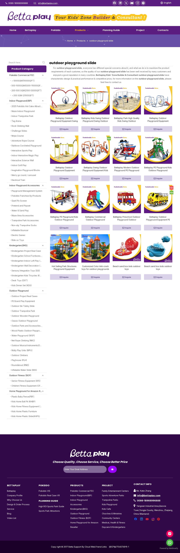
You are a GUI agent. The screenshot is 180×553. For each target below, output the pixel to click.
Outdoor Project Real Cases (24, 296)
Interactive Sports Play (22, 150)
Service (10, 509)
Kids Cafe (106, 509)
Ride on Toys (18, 240)
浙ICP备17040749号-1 (119, 547)
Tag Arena (16, 121)
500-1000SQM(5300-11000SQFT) (27, 85)
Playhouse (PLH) (19, 360)
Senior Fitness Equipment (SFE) (26, 381)
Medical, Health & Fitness (113, 522)
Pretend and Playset (21, 205)
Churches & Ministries (112, 513)
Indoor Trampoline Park (22, 116)
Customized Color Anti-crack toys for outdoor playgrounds (95, 267)
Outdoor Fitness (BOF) (20, 375)
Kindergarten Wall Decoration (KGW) (29, 265)
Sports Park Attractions (49, 511)
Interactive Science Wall (23, 160)
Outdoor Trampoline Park (23, 311)
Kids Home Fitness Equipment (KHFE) (29, 406)
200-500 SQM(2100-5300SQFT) (27, 90)
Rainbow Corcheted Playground (26, 145)
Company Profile (14, 495)
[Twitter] (126, 3)
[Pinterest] (143, 3)
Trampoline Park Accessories (25, 220)
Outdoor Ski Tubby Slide (23, 306)
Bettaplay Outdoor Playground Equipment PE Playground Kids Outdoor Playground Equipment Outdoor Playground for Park (158, 218)
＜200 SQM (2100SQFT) (23, 95)
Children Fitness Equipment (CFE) (27, 386)
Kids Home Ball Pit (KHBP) (23, 401)
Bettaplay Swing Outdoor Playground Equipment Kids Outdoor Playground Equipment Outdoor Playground (95, 169)
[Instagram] (137, 3)
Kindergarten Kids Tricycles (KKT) (27, 275)
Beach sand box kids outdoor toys (126, 267)
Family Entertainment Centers (115, 491)
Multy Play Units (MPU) (22, 350)
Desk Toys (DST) (20, 280)
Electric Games (18, 235)
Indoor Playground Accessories (24, 185)
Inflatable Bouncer (20, 230)
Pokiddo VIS (44, 491)
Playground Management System (27, 191)
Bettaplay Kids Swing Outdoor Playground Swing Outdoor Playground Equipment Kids (95, 119)
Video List (11, 518)
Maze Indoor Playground (23, 111)
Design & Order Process (18, 504)
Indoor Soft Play (19, 165)
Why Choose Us (14, 500)
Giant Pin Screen (19, 201)
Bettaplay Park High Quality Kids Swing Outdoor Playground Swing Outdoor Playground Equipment (126, 119)
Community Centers (111, 518)
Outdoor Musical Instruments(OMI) (27, 345)
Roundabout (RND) (20, 365)
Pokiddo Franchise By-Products (26, 196)
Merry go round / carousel (24, 175)
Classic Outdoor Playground (25, 321)
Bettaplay (11, 491)
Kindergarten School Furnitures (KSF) (29, 256)
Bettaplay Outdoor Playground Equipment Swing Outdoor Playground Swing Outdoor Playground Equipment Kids (64, 119)
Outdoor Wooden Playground (25, 316)
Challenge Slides (19, 131)
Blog (9, 513)
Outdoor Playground (19, 290)
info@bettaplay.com (148, 495)
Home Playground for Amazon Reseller (27, 391)
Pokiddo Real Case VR (49, 495)
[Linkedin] (120, 3)
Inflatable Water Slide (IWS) (24, 370)
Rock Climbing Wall (20, 126)
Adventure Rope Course (23, 140)
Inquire (65, 129)
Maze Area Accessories (23, 215)
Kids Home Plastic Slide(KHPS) (26, 416)
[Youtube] (132, 3)
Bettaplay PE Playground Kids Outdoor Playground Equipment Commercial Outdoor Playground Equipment (158, 169)
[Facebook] (114, 3)
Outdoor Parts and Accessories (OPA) (29, 326)
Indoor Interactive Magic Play (25, 155)
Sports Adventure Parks (113, 495)
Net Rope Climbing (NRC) (23, 340)
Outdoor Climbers (20, 355)
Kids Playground (109, 504)
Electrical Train (18, 180)
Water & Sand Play (20, 210)
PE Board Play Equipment (23, 301)
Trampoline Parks (110, 500)
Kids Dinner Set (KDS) (22, 285)
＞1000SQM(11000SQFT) (23, 80)
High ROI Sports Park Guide (51, 506)
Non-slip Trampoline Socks (24, 225)
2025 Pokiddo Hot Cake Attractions (28, 106)
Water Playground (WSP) (23, 335)
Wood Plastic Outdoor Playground (27, 330)
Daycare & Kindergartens (113, 527)
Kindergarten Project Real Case (26, 251)
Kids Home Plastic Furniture (24, 411)
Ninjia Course (18, 136)
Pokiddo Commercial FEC (21, 75)
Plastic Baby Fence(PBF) (23, 396)
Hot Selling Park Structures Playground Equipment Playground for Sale (64, 268)
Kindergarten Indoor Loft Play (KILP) (28, 261)
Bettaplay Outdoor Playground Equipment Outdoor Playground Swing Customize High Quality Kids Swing (64, 169)
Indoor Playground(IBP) (20, 100)
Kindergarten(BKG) (18, 245)
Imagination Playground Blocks (26, 170)
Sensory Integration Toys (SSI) (26, 270)
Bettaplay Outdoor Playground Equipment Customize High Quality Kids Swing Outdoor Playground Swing (158, 119)
